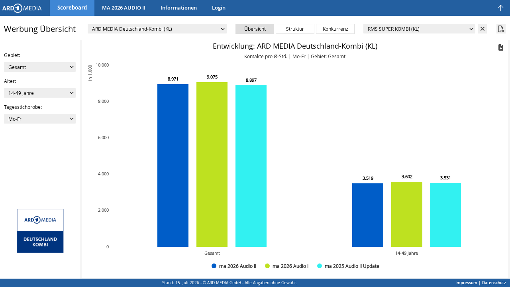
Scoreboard (72, 7)
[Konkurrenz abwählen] (482, 29)
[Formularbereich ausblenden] (501, 8)
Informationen (179, 7)
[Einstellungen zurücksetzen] (22, 7)
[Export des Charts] (501, 47)
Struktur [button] (295, 29)
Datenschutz (494, 282)
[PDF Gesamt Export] (501, 29)
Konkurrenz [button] (335, 29)
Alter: (10, 81)
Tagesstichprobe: (23, 107)
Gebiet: (12, 55)
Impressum (466, 282)
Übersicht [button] (255, 29)
